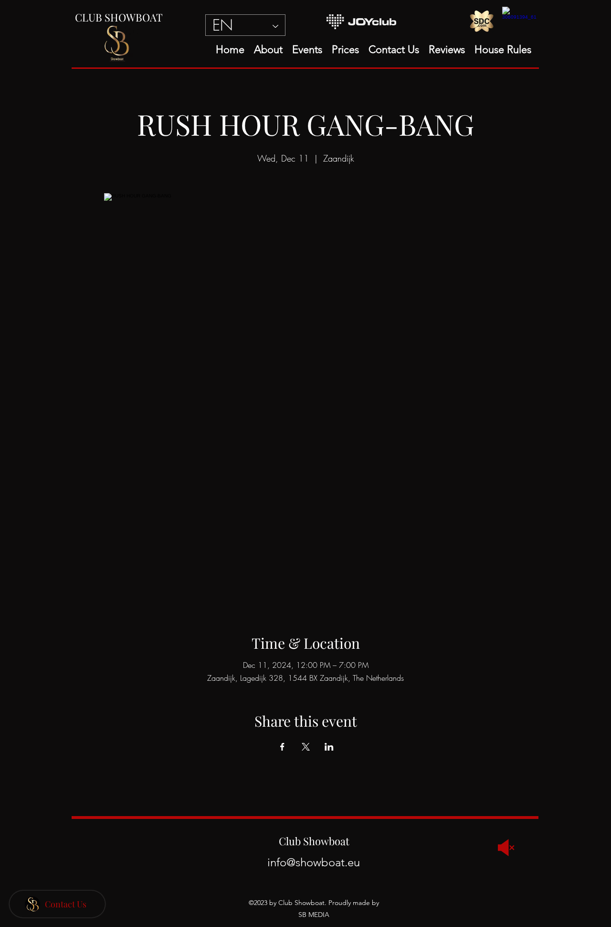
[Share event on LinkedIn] (329, 747)
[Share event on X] (305, 747)
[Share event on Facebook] (282, 747)
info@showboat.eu (313, 862)
